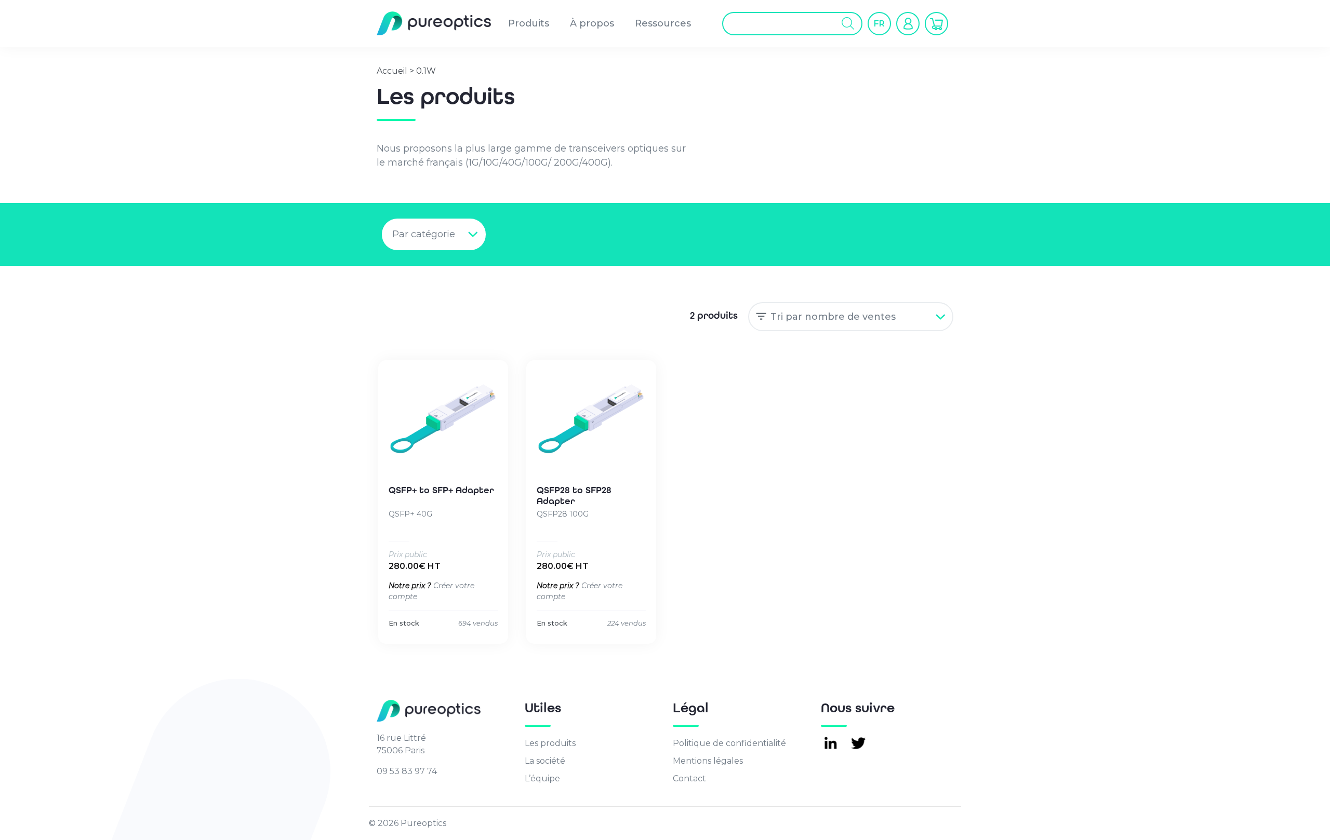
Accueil (392, 71)
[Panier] (936, 23)
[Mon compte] (908, 23)
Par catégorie (423, 234)
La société (545, 761)
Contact (689, 778)
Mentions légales (708, 761)
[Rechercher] (848, 23)
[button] (879, 23)
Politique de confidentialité (729, 743)
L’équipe (542, 778)
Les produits (550, 743)
